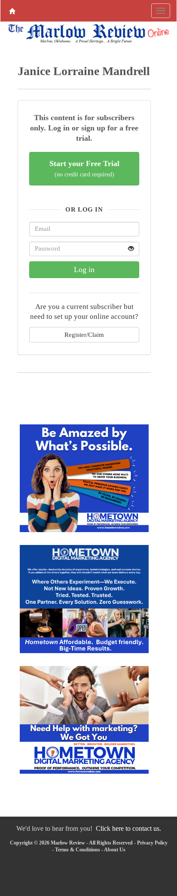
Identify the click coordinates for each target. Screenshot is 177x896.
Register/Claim (84, 334)
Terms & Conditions (77, 850)
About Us (114, 850)
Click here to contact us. (128, 828)
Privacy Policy (152, 843)
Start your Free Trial (84, 168)
